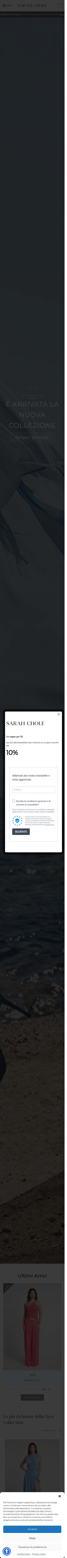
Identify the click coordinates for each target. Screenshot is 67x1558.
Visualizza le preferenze (32, 1547)
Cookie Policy (23, 1554)
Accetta (32, 1529)
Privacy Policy (39, 1554)
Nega (32, 1538)
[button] (59, 1496)
